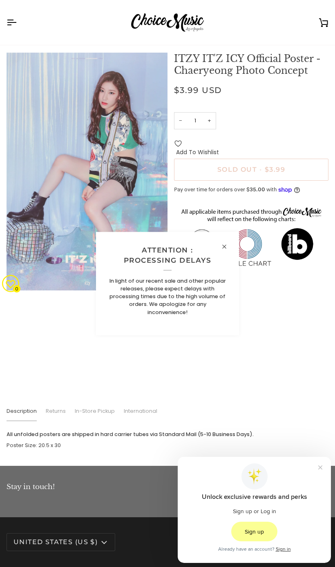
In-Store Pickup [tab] (95, 411)
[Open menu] (19, 22)
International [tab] (140, 411)
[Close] (228, 246)
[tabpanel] (167, 439)
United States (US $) (55, 542)
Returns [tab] (56, 411)
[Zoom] (22, 275)
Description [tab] (22, 411)
